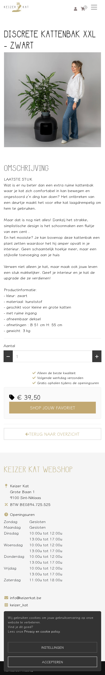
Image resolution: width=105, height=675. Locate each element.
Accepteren (52, 661)
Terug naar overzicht (54, 434)
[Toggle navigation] (94, 7)
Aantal (9, 345)
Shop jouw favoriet (52, 408)
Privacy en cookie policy (42, 631)
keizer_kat (19, 604)
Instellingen (52, 647)
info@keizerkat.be (25, 597)
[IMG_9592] (52, 99)
